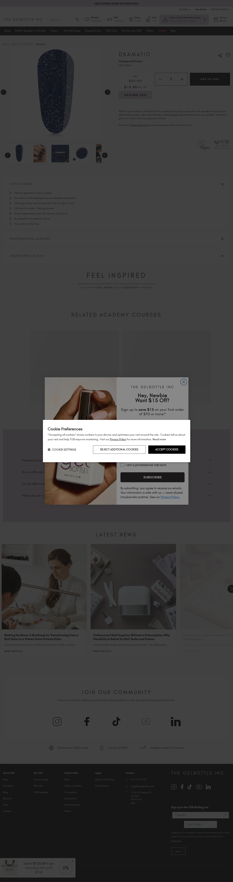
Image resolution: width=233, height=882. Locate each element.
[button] (62, 449)
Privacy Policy (118, 439)
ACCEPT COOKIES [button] (166, 449)
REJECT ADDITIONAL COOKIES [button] (119, 449)
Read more (159, 439)
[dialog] (116, 441)
